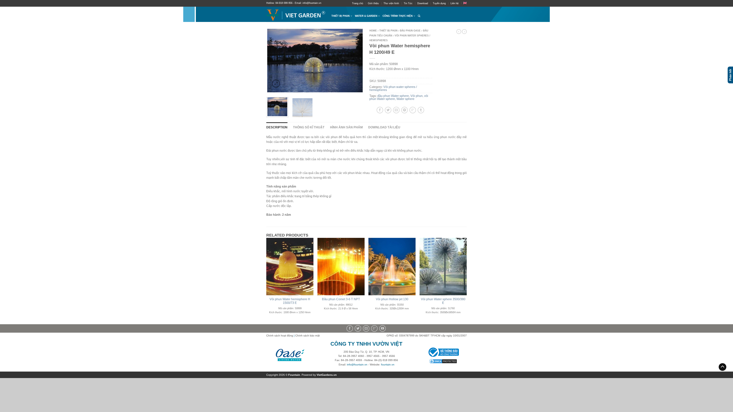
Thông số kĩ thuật (309, 127)
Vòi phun (416, 95)
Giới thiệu (373, 3)
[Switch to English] (465, 3)
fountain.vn (387, 364)
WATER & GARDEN (366, 15)
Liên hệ (454, 3)
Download (422, 3)
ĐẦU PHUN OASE (410, 30)
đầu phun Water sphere (393, 95)
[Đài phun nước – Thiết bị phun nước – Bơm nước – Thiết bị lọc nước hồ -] (296, 14)
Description (276, 127)
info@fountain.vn (357, 364)
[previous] (271, 60)
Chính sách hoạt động (279, 335)
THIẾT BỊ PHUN (340, 15)
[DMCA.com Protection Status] (443, 361)
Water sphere (405, 99)
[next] (358, 60)
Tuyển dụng (439, 3)
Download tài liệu (384, 127)
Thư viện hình (391, 3)
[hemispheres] (315, 60)
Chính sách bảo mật (307, 335)
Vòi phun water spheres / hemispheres (393, 88)
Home (373, 30)
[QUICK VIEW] (290, 266)
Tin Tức (408, 3)
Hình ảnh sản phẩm (346, 127)
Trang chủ (357, 3)
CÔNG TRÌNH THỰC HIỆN (398, 15)
